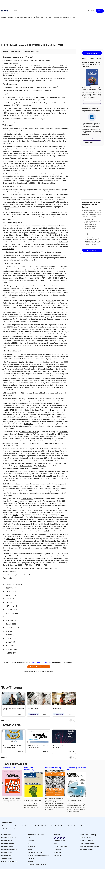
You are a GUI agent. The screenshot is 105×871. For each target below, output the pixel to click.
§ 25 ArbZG (13, 206)
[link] (3, 17)
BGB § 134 (6, 80)
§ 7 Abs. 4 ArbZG (26, 499)
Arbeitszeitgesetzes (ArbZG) (48, 202)
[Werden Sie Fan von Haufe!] (64, 838)
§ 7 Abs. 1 (6, 244)
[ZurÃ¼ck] (70, 720)
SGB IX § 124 (60, 78)
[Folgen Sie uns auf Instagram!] (61, 838)
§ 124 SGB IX (27, 228)
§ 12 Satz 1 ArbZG (38, 512)
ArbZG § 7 (32, 78)
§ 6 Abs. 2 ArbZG (16, 244)
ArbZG (15, 515)
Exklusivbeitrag (33, 714)
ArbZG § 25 (50, 78)
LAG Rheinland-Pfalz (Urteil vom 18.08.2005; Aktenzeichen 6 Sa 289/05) (30, 87)
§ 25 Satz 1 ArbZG (38, 510)
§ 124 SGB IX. (48, 373)
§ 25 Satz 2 (63, 242)
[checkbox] (83, 238)
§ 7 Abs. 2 (24, 512)
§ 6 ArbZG (15, 239)
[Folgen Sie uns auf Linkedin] (55, 838)
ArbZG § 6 (23, 78)
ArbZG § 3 (15, 78)
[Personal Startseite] (5, 11)
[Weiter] (74, 720)
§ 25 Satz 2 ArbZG (18, 246)
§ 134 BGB (42, 466)
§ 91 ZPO (25, 568)
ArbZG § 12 (41, 78)
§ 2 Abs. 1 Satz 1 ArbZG (28, 432)
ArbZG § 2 (6, 78)
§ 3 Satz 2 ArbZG (8, 426)
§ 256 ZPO (50, 301)
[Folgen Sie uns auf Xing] (58, 838)
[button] (100, 11)
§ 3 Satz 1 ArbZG (29, 237)
